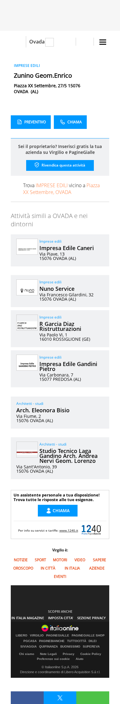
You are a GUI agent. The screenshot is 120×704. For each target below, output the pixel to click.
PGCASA (30, 641)
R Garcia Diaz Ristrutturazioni (60, 326)
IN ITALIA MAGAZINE (27, 617)
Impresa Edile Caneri (66, 248)
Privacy (68, 654)
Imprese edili (50, 241)
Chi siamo (26, 654)
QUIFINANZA (48, 646)
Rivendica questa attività (63, 165)
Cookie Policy (90, 654)
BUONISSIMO (70, 646)
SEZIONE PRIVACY (91, 617)
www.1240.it (68, 530)
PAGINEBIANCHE (52, 641)
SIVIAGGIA (28, 646)
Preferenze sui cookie (53, 659)
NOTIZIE (21, 559)
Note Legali (48, 654)
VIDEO (79, 559)
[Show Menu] (102, 42)
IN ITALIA (72, 568)
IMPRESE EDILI (27, 65)
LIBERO (21, 635)
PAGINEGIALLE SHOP (88, 635)
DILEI (93, 641)
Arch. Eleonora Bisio (43, 410)
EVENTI (60, 576)
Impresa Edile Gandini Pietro (68, 366)
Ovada (37, 41)
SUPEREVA (91, 646)
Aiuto (79, 659)
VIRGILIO (37, 635)
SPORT (40, 559)
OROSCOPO (23, 568)
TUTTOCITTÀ (76, 641)
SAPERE (99, 559)
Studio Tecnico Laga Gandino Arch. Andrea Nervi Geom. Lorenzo (68, 455)
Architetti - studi (29, 403)
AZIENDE (97, 568)
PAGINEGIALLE (57, 635)
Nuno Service (56, 288)
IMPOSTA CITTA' (60, 617)
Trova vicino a (61, 189)
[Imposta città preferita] (18, 41)
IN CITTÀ (48, 568)
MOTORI (60, 559)
